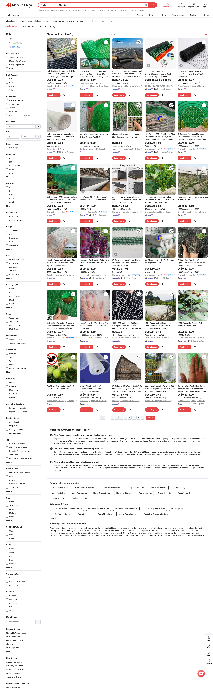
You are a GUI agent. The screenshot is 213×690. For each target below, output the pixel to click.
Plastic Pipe (76, 10)
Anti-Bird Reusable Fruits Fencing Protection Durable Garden (94, 262)
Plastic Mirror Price (105, 514)
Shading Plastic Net (79, 498)
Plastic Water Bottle (88, 10)
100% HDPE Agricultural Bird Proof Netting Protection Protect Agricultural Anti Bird (127, 325)
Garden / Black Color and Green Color (126, 135)
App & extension (178, 15)
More (52, 518)
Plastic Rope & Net (13, 687)
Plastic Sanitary (179, 488)
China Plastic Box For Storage (86, 488)
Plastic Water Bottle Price (61, 514)
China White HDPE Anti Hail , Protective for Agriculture (95, 198)
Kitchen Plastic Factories (127, 514)
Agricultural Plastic (137, 488)
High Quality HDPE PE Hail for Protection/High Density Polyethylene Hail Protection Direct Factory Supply (160, 137)
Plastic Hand (134, 10)
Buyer (151, 15)
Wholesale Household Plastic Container (67, 509)
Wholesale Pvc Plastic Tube (98, 509)
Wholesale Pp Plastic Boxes (154, 509)
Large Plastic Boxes (79, 493)
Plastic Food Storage (124, 493)
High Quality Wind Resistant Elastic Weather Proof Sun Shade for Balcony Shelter (61, 137)
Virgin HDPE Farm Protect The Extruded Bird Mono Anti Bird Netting (94, 326)
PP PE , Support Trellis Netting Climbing (190, 324)
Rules (206, 15)
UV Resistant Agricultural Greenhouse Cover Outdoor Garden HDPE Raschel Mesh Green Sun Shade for (192, 137)
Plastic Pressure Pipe (159, 488)
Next (149, 417)
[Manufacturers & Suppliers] (18, 5)
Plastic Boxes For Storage (113, 488)
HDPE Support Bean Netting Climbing (94, 135)
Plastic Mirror (111, 10)
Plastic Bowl (101, 10)
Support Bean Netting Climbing (193, 198)
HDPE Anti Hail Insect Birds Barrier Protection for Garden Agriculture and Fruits (158, 326)
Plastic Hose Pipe (145, 493)
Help (164, 15)
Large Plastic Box (58, 493)
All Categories (13, 15)
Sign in (205, 6)
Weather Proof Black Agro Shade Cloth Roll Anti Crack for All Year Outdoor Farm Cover (127, 200)
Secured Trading (47, 26)
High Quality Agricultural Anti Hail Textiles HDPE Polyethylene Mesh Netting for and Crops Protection (61, 74)
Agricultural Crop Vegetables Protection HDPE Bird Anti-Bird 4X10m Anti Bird (159, 200)
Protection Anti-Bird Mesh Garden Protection (61, 387)
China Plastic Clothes (60, 488)
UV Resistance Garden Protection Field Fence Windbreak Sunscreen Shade (126, 262)
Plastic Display (123, 10)
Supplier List (28, 26)
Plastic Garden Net (185, 493)
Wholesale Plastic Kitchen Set (126, 509)
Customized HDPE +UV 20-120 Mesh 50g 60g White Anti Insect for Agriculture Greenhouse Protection (160, 389)
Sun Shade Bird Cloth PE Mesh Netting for (159, 261)
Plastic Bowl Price (84, 514)
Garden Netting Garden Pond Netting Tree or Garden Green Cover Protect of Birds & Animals (193, 389)
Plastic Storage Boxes (101, 493)
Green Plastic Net (164, 493)
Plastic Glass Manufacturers (60, 10)
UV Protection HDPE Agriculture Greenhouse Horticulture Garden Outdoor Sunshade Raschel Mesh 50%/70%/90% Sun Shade (62, 200)
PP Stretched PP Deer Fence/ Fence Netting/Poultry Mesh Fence (191, 74)
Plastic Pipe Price (177, 509)
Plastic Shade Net (58, 498)
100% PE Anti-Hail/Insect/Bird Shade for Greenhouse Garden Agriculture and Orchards (61, 263)
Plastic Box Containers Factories (156, 514)
